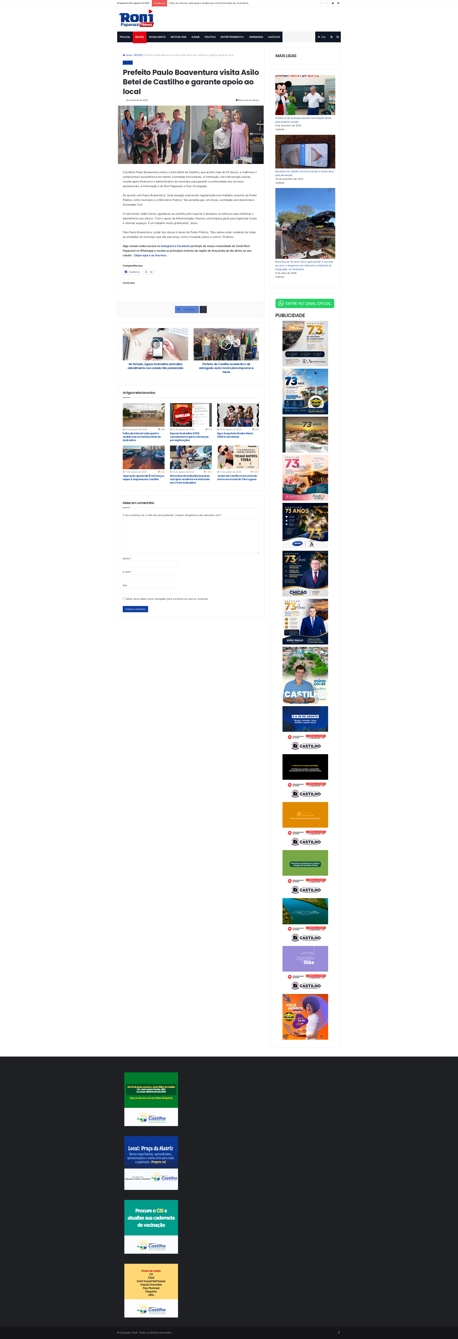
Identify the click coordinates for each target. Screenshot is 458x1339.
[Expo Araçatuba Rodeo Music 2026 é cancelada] (238, 415)
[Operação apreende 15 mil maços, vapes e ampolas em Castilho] (144, 457)
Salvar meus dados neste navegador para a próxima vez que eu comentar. (167, 598)
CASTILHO (274, 36)
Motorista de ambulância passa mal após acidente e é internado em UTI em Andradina (190, 479)
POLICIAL (125, 36)
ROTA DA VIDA (178, 36)
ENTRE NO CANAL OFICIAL (308, 303)
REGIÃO (139, 36)
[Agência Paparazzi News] (136, 19)
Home (128, 55)
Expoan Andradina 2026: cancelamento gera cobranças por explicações (189, 437)
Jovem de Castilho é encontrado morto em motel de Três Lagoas (237, 477)
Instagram (168, 246)
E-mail (127, 571)
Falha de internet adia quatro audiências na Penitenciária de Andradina (208, 3)
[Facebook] (339, 1333)
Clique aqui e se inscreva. (150, 255)
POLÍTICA (210, 36)
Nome (127, 558)
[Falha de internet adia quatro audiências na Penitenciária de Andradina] (144, 415)
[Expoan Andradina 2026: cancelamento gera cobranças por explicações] (191, 415)
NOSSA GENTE (157, 36)
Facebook (183, 246)
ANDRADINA (256, 36)
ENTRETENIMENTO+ (232, 36)
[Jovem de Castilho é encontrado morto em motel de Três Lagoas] (238, 457)
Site (125, 585)
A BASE (195, 36)
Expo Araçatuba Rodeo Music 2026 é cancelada (235, 435)
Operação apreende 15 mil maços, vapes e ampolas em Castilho (144, 477)
